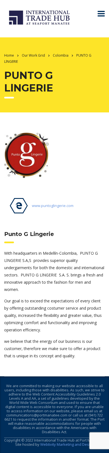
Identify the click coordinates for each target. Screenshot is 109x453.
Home (9, 55)
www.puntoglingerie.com (53, 205)
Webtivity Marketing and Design (67, 444)
